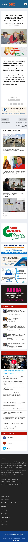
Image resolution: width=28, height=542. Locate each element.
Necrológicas (16, 538)
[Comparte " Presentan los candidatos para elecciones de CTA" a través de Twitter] (12, 99)
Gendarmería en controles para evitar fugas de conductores (13, 193)
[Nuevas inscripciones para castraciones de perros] (14, 205)
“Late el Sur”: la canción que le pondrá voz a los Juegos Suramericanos (14, 377)
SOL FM (13, 23)
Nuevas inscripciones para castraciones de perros (14, 214)
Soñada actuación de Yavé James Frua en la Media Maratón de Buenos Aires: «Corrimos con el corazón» (16, 336)
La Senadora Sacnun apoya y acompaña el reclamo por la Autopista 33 (13, 150)
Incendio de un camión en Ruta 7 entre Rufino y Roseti (13, 413)
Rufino (11, 25)
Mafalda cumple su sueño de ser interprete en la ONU (11, 427)
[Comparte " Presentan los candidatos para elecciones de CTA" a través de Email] (15, 99)
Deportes (16, 339)
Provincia (16, 314)
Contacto (23, 538)
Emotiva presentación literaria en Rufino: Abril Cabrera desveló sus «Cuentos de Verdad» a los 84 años (13, 372)
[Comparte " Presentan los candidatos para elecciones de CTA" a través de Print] (18, 99)
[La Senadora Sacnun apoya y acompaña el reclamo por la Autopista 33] (14, 140)
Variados (3, 521)
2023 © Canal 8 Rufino (18, 534)
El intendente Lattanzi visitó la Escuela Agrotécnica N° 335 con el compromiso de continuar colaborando (14, 172)
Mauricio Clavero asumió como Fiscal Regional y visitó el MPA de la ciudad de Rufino (13, 383)
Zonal (19, 314)
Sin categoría (4, 517)
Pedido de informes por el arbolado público (14, 319)
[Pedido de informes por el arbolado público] (5, 319)
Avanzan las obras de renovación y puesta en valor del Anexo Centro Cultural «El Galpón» (16, 345)
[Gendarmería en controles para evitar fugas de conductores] (14, 184)
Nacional (20, 339)
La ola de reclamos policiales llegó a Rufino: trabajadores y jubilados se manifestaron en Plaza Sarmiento (12, 394)
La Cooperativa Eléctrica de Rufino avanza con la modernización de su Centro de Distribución (14, 418)
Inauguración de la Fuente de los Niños (13, 423)
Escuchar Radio (6, 537)
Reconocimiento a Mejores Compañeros (13, 408)
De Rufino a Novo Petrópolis (10, 399)
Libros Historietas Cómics (8, 502)
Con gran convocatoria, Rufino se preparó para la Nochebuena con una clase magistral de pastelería (14, 404)
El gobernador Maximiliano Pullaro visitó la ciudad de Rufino (13, 388)
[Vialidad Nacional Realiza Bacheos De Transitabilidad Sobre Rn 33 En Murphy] (5, 311)
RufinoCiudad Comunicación (17, 533)
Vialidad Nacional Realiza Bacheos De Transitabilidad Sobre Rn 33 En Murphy (16, 312)
